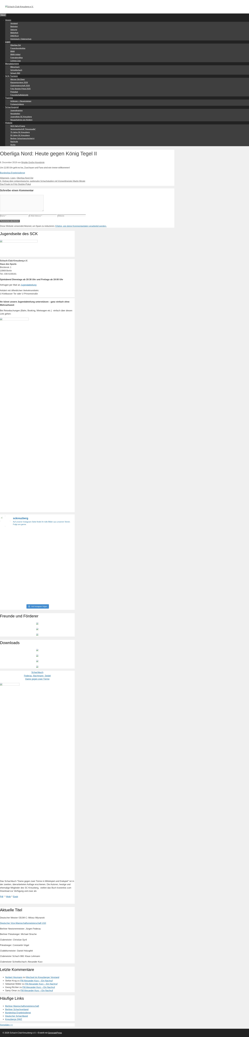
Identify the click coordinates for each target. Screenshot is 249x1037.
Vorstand (14, 23)
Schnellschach (16, 70)
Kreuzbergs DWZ (13, 1019)
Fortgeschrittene (17, 104)
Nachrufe (14, 141)
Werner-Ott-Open (17, 79)
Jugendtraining (16, 110)
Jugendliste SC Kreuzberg (21, 117)
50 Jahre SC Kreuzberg (20, 135)
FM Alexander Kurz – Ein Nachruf (36, 980)
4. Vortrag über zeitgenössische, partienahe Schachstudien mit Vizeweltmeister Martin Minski (42, 181)
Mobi (8, 896)
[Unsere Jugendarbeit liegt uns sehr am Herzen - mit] (63, 565)
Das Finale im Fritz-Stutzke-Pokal (15, 184)
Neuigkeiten (15, 113)
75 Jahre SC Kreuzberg (20, 132)
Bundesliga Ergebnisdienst (12, 173)
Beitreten (14, 26)
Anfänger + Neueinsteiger (20, 101)
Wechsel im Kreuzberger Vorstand (42, 977)
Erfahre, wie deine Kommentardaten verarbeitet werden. (81, 226)
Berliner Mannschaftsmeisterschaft (22, 1006)
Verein (8, 20)
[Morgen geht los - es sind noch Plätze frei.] (12, 532)
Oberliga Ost (15, 45)
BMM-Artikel (15, 54)
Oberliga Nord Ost (25, 178)
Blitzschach (15, 67)
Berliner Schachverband (16, 1009)
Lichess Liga (15, 61)
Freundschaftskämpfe (19, 95)
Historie (8, 123)
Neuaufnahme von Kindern (21, 120)
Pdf (1, 896)
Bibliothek (14, 33)
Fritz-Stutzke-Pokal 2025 (20, 89)
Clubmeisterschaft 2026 (20, 85)
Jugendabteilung (28, 285)
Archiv (12, 145)
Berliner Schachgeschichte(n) (22, 138)
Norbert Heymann (13, 977)
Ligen (7, 42)
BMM (12, 51)
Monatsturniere (12, 64)
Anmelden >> (6, 1025)
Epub (15, 896)
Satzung (13, 30)
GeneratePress (55, 1033)
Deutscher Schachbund (16, 1016)
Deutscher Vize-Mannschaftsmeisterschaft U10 (23, 923)
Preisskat (14, 92)
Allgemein (4, 178)
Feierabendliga (16, 58)
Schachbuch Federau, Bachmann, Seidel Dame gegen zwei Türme (37, 675)
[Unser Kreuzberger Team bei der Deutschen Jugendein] (37, 542)
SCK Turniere (11, 76)
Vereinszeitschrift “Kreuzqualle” (23, 129)
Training (9, 98)
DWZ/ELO (14, 36)
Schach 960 (15, 73)
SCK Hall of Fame (17, 126)
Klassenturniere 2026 (19, 82)
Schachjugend (12, 107)
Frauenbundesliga (17, 48)
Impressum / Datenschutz (20, 39)
